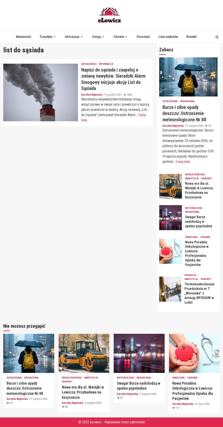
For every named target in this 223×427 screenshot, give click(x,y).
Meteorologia (194, 208)
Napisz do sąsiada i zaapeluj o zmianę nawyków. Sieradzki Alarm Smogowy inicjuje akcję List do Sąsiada (40, 92)
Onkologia (191, 237)
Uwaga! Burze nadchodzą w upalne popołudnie (170, 217)
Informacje (72, 36)
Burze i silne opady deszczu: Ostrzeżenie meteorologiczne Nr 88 (188, 76)
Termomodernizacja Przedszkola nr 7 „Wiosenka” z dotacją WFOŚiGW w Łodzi (170, 289)
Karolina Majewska (92, 94)
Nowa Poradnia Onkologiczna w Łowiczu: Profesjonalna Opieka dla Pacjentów (170, 251)
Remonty (206, 178)
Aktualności (23, 36)
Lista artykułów (168, 36)
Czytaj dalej (183, 161)
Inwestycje (192, 178)
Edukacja (190, 275)
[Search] (217, 37)
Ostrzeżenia (170, 101)
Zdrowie (118, 36)
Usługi (96, 36)
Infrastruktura (195, 174)
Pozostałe (143, 36)
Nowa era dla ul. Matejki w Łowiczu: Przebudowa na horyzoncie (170, 186)
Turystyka (46, 36)
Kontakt (191, 36)
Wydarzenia (187, 101)
